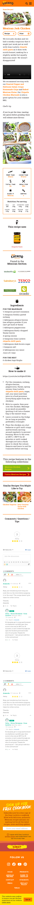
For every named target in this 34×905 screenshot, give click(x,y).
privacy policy (10, 836)
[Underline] (9, 562)
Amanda (16, 620)
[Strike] (11, 562)
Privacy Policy (24, 884)
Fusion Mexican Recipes (15, 474)
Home (5, 9)
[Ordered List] (14, 562)
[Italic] (7, 562)
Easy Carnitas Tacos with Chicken (23, 506)
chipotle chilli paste (12, 341)
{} (25, 562)
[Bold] (4, 562)
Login (29, 550)
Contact (10, 880)
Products (24, 871)
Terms (17, 888)
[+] (27, 562)
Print (22, 33)
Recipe (7, 33)
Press (9, 883)
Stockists (24, 880)
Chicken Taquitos (9, 505)
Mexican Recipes (10, 875)
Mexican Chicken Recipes (12, 468)
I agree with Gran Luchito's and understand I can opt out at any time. (18, 836)
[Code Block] (20, 562)
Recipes (10, 9)
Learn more (6, 902)
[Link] (23, 562)
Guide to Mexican (24, 875)
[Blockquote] (18, 562)
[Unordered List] (16, 562)
